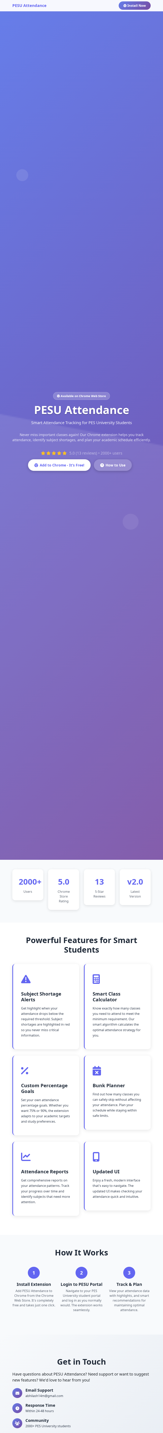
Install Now (136, 5)
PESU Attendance (29, 5)
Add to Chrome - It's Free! (62, 465)
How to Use (115, 465)
